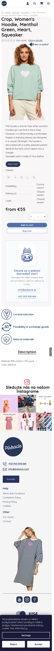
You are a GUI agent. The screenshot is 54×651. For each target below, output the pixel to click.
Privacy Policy (10, 501)
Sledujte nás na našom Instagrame (28, 389)
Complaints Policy (12, 497)
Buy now (27, 230)
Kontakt (11, 479)
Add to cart (27, 225)
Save (10, 239)
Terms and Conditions (14, 493)
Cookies (7, 506)
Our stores (8, 517)
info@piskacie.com (18, 469)
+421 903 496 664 (27, 296)
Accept (38, 644)
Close (19, 239)
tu (26, 628)
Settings (26, 635)
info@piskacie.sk (27, 289)
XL (34, 177)
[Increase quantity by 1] (45, 216)
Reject (13, 644)
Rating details (36, 40)
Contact (7, 521)
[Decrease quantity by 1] (31, 216)
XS (8, 177)
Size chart (13, 164)
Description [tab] (27, 352)
